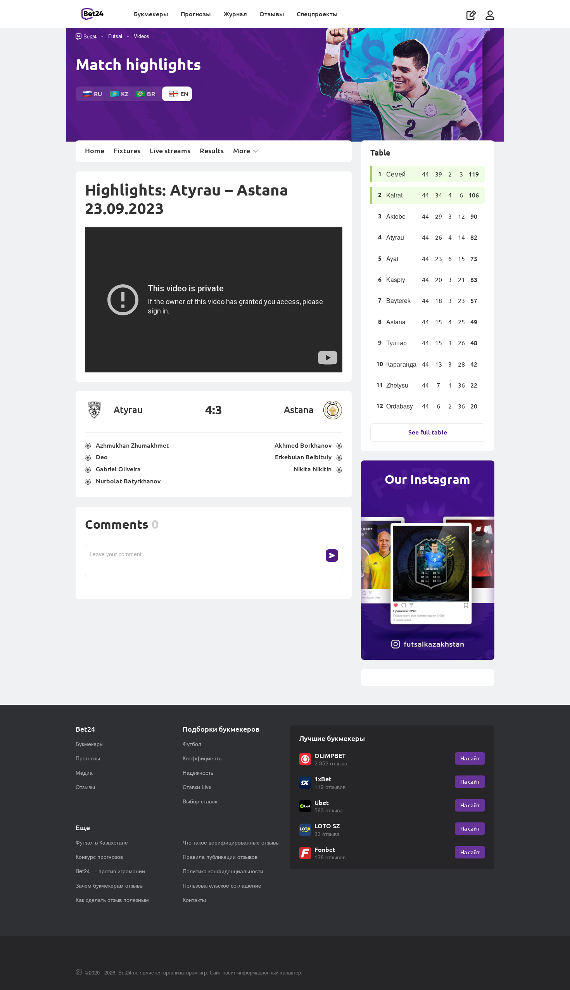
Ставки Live (197, 787)
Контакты (194, 899)
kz (124, 93)
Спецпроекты (317, 13)
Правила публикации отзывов (220, 856)
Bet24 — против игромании (110, 871)
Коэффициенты (203, 758)
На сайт (470, 758)
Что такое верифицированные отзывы (231, 842)
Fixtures (127, 151)
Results (212, 151)
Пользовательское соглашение (222, 885)
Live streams (170, 151)
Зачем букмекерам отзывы (109, 885)
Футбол (192, 744)
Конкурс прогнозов (99, 856)
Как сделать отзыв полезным (112, 899)
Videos (141, 36)
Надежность (198, 772)
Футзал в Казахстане (102, 842)
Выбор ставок (200, 801)
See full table (427, 432)
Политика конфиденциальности (223, 871)
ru (98, 93)
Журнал (235, 13)
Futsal (115, 36)
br (151, 93)
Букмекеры (151, 13)
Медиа (84, 772)
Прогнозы (196, 13)
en (184, 93)
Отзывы (271, 13)
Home (94, 151)
